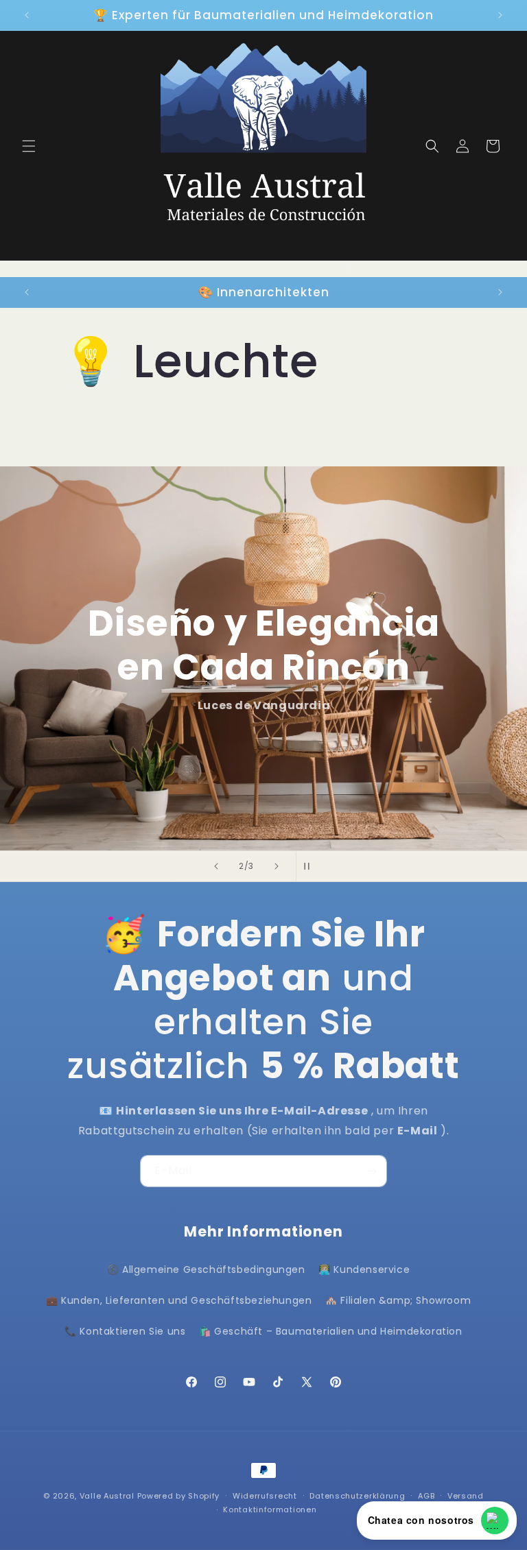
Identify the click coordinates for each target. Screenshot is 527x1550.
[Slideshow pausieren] (311, 866)
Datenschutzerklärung (357, 1495)
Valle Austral (107, 1495)
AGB (426, 1495)
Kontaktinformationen (269, 1509)
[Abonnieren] (371, 1171)
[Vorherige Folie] (216, 866)
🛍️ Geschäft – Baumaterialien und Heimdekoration (330, 1331)
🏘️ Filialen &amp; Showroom (398, 1300)
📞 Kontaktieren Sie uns (125, 1331)
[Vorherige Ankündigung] (27, 15)
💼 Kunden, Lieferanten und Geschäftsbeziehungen (179, 1300)
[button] (29, 146)
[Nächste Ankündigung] (500, 15)
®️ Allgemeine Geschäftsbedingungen (206, 1269)
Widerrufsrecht (265, 1495)
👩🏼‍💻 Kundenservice (364, 1269)
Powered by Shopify (178, 1495)
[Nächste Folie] (276, 866)
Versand (465, 1495)
